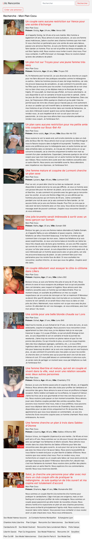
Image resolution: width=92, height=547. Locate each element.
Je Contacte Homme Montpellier (42, 518)
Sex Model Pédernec (46, 532)
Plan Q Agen (31, 522)
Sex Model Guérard (27, 527)
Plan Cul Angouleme (27, 532)
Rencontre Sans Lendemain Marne (51, 527)
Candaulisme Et (10, 527)
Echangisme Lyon (65, 518)
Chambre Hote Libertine (14, 522)
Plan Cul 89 (8, 536)
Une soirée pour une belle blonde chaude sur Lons (55, 314)
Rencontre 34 (63, 532)
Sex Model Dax (64, 536)
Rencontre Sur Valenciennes (51, 522)
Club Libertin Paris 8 (47, 536)
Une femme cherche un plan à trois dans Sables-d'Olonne (54, 424)
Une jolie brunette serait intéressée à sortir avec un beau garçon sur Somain (56, 218)
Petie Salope (74, 527)
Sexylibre (75, 532)
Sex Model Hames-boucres (15, 518)
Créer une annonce (13, 10)
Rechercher (82, 3)
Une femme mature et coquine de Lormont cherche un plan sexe (56, 172)
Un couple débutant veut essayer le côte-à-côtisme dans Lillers (56, 270)
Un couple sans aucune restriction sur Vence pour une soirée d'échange (55, 23)
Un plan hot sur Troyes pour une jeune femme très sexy (55, 64)
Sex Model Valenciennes (25, 536)
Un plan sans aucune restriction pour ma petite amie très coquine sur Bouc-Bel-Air (57, 126)
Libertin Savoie (10, 532)
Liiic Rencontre (11, 3)
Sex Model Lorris (72, 522)
